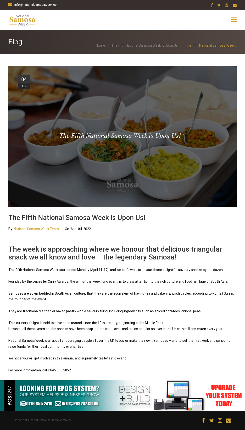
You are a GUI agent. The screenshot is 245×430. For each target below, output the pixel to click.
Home (100, 45)
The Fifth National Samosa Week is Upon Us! (144, 45)
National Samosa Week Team (37, 229)
